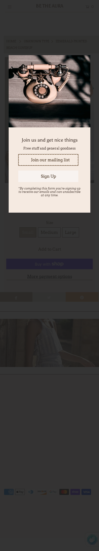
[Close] (85, 60)
